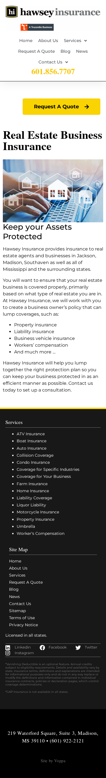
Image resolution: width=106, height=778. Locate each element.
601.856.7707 (53, 71)
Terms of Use (22, 617)
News (82, 51)
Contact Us (50, 62)
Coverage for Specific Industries (48, 469)
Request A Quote (36, 51)
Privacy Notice (23, 624)
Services (72, 40)
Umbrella (26, 526)
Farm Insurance (32, 483)
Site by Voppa (53, 760)
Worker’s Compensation (40, 533)
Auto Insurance (31, 448)
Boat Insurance (31, 440)
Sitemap (17, 610)
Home (26, 40)
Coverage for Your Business (44, 476)
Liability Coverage (34, 497)
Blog (65, 51)
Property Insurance (35, 519)
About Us (48, 40)
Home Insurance (33, 490)
